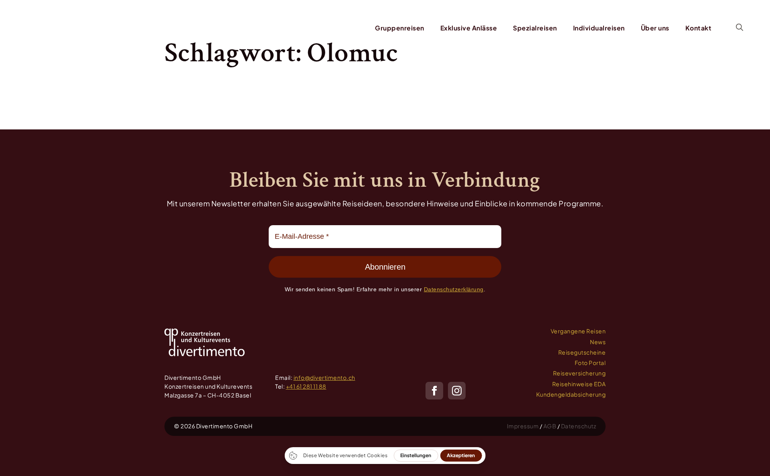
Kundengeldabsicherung (571, 394)
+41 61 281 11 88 (306, 386)
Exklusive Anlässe (468, 28)
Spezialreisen (535, 28)
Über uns (655, 28)
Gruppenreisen (399, 28)
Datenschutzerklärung (454, 289)
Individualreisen (599, 28)
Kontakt (698, 28)
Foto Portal (590, 362)
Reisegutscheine (582, 352)
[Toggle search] (739, 27)
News (598, 341)
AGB (550, 426)
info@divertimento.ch (324, 377)
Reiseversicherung (579, 373)
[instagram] (457, 390)
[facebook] (434, 390)
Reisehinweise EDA (579, 383)
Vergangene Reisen (578, 331)
